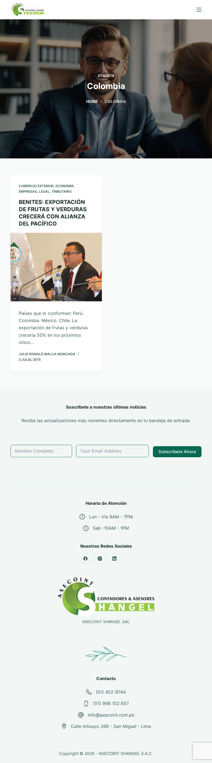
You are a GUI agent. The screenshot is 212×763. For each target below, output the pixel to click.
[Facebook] (85, 558)
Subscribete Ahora (177, 451)
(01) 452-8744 (111, 692)
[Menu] (199, 9)
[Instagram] (100, 558)
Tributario (61, 191)
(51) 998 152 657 (111, 703)
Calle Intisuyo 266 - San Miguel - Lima (111, 726)
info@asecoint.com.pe (111, 715)
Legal (44, 191)
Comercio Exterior (36, 186)
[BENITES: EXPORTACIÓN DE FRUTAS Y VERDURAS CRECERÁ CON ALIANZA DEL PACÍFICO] (56, 267)
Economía (64, 186)
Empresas (28, 191)
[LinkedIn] (114, 558)
